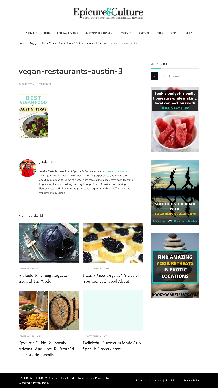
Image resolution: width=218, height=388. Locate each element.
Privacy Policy (41, 382)
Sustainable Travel (98, 32)
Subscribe (141, 380)
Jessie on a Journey (117, 171)
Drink (174, 32)
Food (160, 32)
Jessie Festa (28, 84)
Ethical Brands (67, 32)
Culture (144, 32)
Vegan (125, 32)
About (30, 32)
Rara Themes (86, 378)
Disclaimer (172, 380)
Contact (156, 380)
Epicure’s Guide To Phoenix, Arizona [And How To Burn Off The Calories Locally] (46, 349)
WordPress (25, 382)
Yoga (189, 32)
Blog (46, 32)
